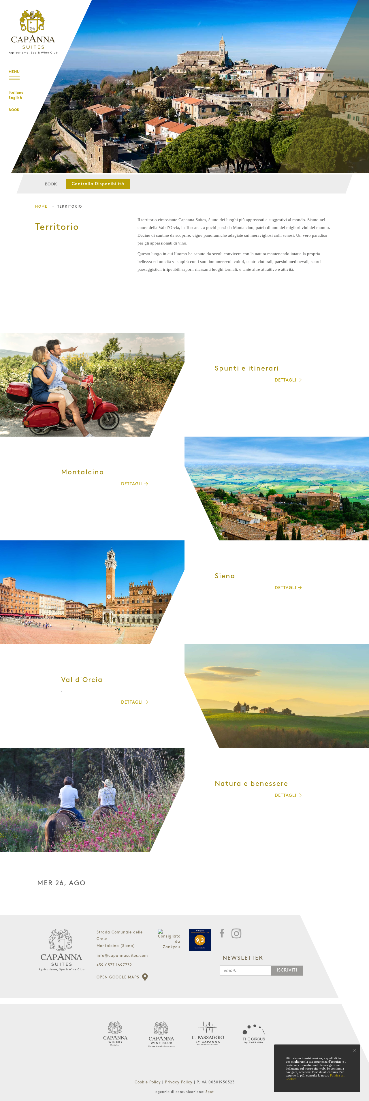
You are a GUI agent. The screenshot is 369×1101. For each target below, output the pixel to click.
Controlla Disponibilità (98, 184)
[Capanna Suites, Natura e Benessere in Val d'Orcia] (92, 800)
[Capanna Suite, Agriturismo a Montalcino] (276, 488)
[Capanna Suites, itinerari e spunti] (92, 385)
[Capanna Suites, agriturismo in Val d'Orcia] (276, 696)
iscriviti (287, 970)
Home (41, 206)
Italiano (16, 93)
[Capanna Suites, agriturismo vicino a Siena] (92, 592)
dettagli (286, 380)
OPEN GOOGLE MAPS (119, 977)
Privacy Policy (179, 1082)
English (15, 98)
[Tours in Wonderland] (31, 27)
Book (14, 110)
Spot (210, 1092)
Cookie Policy (148, 1082)
